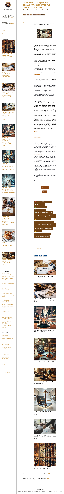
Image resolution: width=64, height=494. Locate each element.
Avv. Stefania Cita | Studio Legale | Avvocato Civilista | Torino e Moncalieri (36, 5)
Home (24, 18)
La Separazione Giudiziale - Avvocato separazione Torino (8, 277)
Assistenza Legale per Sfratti (6, 333)
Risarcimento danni (5, 356)
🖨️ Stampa (44, 255)
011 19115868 (47, 473)
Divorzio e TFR (4, 323)
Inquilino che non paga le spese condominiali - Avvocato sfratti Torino (44, 300)
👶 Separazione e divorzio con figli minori (42, 219)
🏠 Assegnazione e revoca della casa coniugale (43, 228)
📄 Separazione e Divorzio (39, 204)
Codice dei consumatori (6, 372)
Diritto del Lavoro (5, 364)
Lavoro (28, 14)
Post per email (39, 248)
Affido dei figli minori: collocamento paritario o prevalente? (7, 289)
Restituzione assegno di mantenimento (6, 309)
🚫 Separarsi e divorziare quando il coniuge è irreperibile (45, 225)
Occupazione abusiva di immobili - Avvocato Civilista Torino (44, 467)
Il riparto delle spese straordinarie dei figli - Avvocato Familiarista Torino (8, 245)
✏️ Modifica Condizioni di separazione (42, 236)
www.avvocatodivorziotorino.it (29, 474)
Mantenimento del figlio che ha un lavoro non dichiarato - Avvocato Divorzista (8, 115)
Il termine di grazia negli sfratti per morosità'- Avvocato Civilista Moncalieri (8, 190)
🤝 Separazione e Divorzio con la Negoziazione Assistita (44, 216)
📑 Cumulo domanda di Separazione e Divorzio (43, 212)
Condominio (43, 14)
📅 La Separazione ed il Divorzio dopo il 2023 (43, 201)
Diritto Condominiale (5, 344)
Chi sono (32, 18)
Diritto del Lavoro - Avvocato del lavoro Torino (8, 261)
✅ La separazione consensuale (40, 207)
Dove (39, 18)
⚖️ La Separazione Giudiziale (40, 209)
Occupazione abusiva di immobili (7, 338)
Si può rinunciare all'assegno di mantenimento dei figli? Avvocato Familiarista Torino (8, 166)
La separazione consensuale (6, 274)
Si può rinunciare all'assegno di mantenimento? (7, 294)
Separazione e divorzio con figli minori (8, 283)
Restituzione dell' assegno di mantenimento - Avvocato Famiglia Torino (44, 413)
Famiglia (25, 14)
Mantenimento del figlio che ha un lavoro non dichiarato (7, 301)
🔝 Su (40, 255)
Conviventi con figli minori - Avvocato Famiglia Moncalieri (8, 285)
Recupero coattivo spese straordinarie (8, 302)
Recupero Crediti (35, 14)
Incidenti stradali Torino (5, 354)
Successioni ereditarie (5, 311)
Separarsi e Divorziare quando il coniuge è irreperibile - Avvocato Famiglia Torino (44, 331)
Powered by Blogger (41, 489)
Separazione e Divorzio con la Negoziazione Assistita (6, 281)
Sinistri (39, 14)
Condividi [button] (24, 22)
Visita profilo (8, 10)
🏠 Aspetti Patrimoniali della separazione (42, 233)
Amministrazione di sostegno (6, 325)
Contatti (28, 18)
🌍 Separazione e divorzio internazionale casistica (44, 221)
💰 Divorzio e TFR (38, 231)
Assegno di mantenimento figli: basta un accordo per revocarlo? (44, 277)
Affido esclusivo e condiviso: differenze (8, 287)
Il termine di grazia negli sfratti (7, 336)
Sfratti (31, 14)
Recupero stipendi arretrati (6, 366)
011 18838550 (49, 478)
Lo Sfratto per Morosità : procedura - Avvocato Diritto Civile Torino (45, 437)
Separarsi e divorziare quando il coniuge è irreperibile (7, 298)
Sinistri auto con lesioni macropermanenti (5, 358)
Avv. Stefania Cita (45, 187)
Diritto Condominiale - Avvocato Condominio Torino (44, 362)
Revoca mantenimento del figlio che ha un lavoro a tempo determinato (8, 318)
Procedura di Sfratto (5, 335)
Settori (36, 18)
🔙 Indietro (35, 255)
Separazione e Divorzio (5, 273)
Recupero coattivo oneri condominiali (8, 346)
